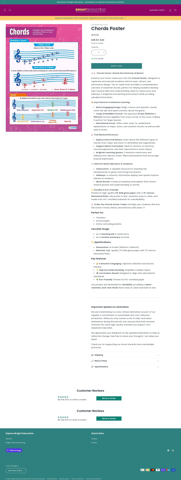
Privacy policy (64, 479)
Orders (94, 439)
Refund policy (52, 479)
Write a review (109, 398)
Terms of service (77, 479)
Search (9, 439)
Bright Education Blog (15, 443)
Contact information (93, 479)
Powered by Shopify (38, 479)
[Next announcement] (176, 2)
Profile (94, 443)
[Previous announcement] (4, 2)
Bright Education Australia (21, 479)
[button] (4, 10)
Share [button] (95, 374)
